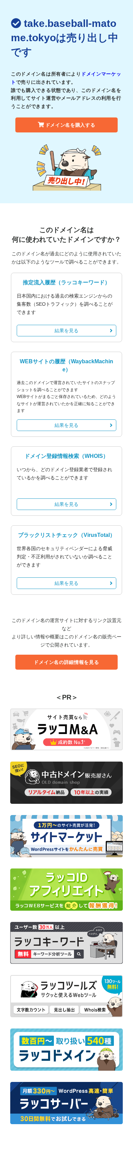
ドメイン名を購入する (70, 125)
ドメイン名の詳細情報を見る (66, 662)
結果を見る (66, 330)
